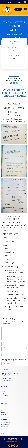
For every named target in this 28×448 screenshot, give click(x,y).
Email (3, 347)
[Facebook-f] (3, 2)
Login (19, 2)
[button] (18, 9)
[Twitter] (11, 2)
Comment (3, 325)
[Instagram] (5, 2)
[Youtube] (8, 2)
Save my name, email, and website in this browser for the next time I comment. (13, 360)
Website (3, 352)
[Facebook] (9, 445)
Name (3, 342)
